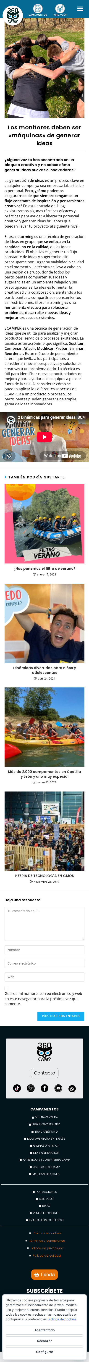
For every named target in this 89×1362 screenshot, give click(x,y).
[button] (80, 9)
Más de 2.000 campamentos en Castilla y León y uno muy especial (44, 774)
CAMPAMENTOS (38, 15)
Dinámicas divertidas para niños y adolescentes (44, 670)
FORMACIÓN (60, 15)
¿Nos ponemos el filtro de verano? (44, 568)
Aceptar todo (44, 1330)
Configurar (44, 1352)
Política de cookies (62, 1319)
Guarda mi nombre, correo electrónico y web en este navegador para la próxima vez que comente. (43, 998)
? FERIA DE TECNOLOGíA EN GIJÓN (44, 875)
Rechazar (44, 1341)
